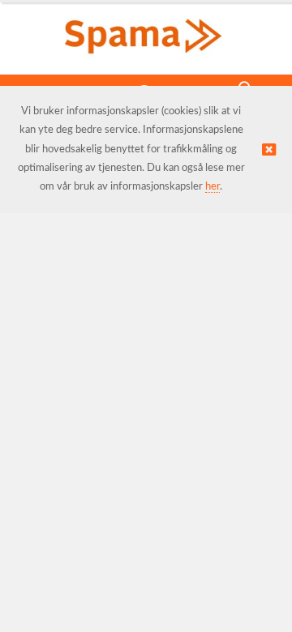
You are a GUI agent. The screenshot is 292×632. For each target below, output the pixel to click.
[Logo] (146, 30)
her (212, 186)
